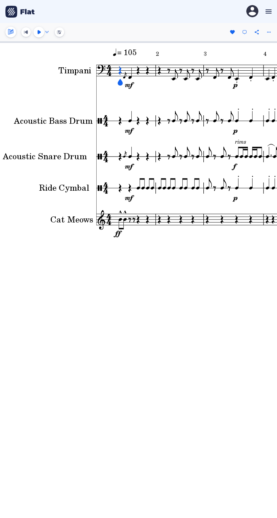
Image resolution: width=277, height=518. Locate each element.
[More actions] (269, 32)
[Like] (232, 32)
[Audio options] (47, 32)
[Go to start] (26, 32)
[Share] (256, 32)
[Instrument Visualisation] (59, 32)
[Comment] (244, 32)
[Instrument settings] (10, 32)
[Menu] (268, 11)
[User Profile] (252, 11)
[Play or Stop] (38, 32)
